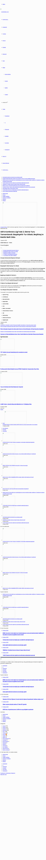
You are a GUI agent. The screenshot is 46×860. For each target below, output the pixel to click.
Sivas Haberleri (6, 738)
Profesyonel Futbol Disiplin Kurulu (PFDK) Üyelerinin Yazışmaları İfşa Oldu (19, 369)
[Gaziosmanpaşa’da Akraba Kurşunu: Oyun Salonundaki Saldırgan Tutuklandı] (9, 452)
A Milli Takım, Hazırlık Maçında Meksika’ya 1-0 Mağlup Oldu (16, 404)
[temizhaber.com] (4, 12)
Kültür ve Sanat (6, 750)
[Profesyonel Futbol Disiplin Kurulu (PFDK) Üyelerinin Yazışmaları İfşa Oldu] (7, 366)
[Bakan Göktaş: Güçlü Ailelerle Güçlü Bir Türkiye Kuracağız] (9, 464)
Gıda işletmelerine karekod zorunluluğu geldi (12, 177)
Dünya (4, 40)
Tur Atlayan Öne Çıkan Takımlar (10, 255)
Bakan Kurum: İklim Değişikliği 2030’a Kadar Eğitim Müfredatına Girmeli (18, 477)
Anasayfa (5, 27)
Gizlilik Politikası (6, 196)
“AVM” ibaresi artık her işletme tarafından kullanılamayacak (16, 182)
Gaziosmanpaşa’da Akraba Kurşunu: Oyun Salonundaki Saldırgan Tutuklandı (19, 454)
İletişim (4, 200)
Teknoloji (5, 745)
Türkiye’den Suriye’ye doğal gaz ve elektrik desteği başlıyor (16, 189)
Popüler (4, 429)
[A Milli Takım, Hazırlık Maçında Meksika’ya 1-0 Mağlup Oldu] (7, 401)
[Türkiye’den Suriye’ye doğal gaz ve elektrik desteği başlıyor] (9, 504)
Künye (4, 195)
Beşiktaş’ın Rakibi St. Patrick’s (9, 252)
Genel (4, 726)
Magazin (4, 742)
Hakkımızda (5, 193)
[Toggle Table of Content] (1, 248)
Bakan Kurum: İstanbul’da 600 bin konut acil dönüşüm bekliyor (16, 185)
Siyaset (4, 47)
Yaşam (6, 94)
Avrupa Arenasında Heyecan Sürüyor (11, 250)
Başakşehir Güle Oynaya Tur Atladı (11, 251)
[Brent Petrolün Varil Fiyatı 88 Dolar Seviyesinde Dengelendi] (9, 487)
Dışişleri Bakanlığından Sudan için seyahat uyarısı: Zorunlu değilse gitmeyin (19, 178)
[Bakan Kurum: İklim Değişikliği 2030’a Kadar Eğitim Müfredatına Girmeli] (9, 475)
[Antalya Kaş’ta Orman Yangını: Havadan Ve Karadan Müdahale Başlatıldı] (9, 440)
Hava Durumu (6, 748)
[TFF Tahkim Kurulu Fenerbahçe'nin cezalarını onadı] (7, 349)
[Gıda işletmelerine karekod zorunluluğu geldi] (9, 515)
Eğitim (6, 87)
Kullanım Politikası (6, 197)
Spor (4, 61)
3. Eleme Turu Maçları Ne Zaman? (10, 254)
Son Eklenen (5, 428)
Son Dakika (5, 747)
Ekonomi (4, 54)
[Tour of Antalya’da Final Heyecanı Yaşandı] (11, 384)
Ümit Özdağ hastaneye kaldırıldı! (10, 191)
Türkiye (4, 34)
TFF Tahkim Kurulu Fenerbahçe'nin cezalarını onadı (13, 352)
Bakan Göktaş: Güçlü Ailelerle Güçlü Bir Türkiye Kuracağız (15, 465)
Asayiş (6, 81)
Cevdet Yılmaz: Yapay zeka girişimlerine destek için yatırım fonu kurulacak (19, 187)
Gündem (5, 740)
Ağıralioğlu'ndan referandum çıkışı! (10, 188)
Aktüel (4, 744)
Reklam (4, 199)
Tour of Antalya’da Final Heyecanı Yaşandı (11, 387)
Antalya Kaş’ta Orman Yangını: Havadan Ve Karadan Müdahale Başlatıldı (18, 442)
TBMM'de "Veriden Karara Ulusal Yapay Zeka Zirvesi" (14, 184)
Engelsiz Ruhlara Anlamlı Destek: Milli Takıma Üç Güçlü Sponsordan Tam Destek (20, 424)
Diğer (4, 67)
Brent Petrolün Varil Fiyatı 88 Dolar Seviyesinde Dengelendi (15, 488)
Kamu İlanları (8, 74)
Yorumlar (5, 431)
